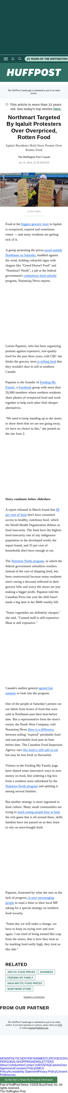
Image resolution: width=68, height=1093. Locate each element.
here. (57, 109)
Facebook (25, 387)
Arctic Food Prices (21, 972)
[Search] (20, 58)
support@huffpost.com (38, 1028)
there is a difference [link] (41, 729)
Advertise (18, 1065)
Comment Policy (24, 1068)
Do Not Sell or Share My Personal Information (29, 1079)
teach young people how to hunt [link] (39, 812)
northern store (19, 988)
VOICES (58, 1058)
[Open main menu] (6, 59)
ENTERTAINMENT (34, 1058)
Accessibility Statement (23, 1071)
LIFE (50, 1058)
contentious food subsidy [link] (40, 275)
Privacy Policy (47, 1071)
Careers (55, 1065)
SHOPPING (24, 1061)
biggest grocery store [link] (34, 224)
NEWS (4, 1058)
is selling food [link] (46, 361)
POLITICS (15, 1058)
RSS (41, 1065)
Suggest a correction (34, 997)
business (46, 972)
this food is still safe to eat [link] (40, 750)
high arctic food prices (24, 983)
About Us (6, 1065)
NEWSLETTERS (43, 1061)
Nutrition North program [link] (27, 561)
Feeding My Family (20, 977)
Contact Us (31, 1065)
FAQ (60, 1025)
